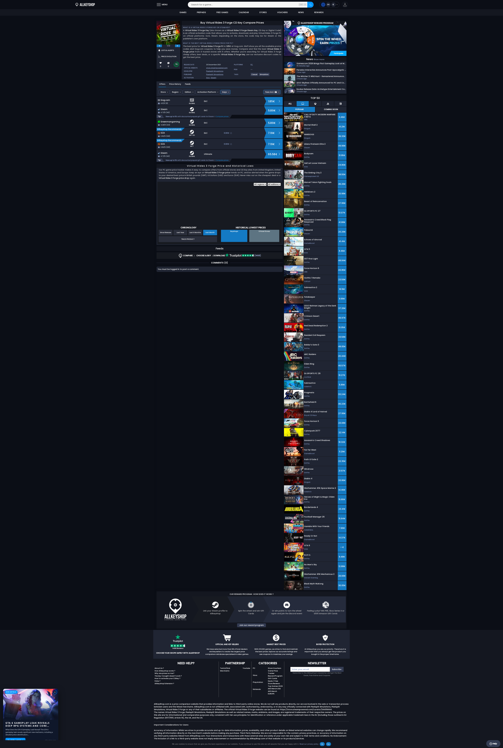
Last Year (180, 232)
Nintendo (257, 689)
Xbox (255, 675)
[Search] (310, 5)
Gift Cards (272, 678)
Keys (224, 92)
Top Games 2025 (275, 686)
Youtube (246, 668)
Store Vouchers (274, 668)
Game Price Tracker (273, 672)
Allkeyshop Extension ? (164, 683)
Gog (208, 78)
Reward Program (275, 676)
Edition (188, 92)
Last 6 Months (195, 232)
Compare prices (222, 116)
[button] (345, 5)
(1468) (257, 255)
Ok (322, 744)
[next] (177, 46)
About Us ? (159, 668)
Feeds (188, 84)
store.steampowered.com (217, 68)
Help (494, 743)
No (328, 744)
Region (175, 92)
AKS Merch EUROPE (272, 692)
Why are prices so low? (164, 673)
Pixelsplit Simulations (214, 71)
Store (163, 92)
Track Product (188, 239)
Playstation (258, 682)
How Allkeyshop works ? (165, 671)
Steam (213, 78)
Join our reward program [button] (251, 625)
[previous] (159, 46)
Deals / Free (273, 681)
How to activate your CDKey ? (167, 678)
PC (254, 668)
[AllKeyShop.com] (85, 5)
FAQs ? (157, 681)
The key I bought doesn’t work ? (168, 676)
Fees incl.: (269, 92)
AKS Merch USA (274, 688)
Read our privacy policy (309, 744)
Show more (319, 59)
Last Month (210, 232)
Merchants (224, 671)
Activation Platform (206, 92)
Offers (162, 84)
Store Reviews (274, 683)
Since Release (165, 232)
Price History (175, 84)
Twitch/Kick (225, 668)
